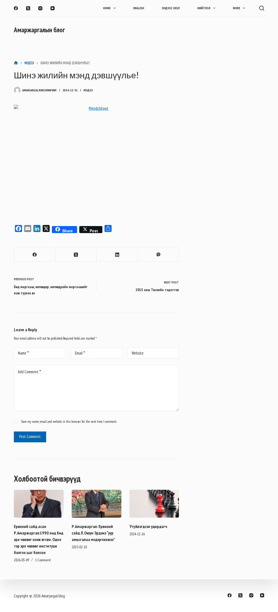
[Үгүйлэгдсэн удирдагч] (154, 504)
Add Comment (29, 371)
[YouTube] (52, 8)
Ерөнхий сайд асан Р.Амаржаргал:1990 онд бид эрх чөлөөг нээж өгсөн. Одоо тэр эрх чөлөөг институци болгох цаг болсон (38, 539)
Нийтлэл (203, 8)
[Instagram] (40, 8)
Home (106, 8)
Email (80, 353)
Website (138, 353)
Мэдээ (88, 90)
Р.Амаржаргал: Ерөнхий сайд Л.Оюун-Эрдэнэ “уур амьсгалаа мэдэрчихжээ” (93, 533)
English (138, 8)
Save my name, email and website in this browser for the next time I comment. (69, 421)
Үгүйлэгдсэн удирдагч (148, 526)
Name (23, 353)
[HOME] (16, 63)
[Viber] (158, 255)
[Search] (261, 8)
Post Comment (30, 436)
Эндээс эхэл (171, 8)
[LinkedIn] (117, 255)
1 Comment (43, 560)
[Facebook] (16, 8)
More (236, 8)
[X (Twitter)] (28, 8)
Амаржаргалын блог (39, 29)
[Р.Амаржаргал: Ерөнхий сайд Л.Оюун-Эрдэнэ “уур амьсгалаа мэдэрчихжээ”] (96, 504)
